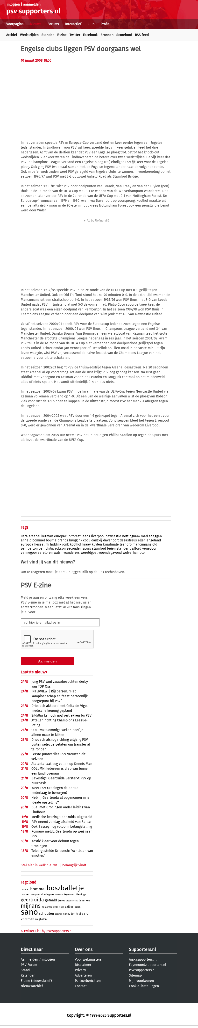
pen (41, 548)
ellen (142, 540)
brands (62, 540)
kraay (86, 544)
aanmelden (32, 4)
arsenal (34, 536)
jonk (65, 544)
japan (68, 900)
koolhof (75, 544)
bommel (38, 540)
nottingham (131, 536)
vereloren (45, 553)
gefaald (51, 900)
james (61, 900)
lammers (85, 900)
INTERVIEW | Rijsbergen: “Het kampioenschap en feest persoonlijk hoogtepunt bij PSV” (59, 696)
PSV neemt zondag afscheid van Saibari (61, 822)
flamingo (81, 894)
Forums (53, 24)
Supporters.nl (142, 949)
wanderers (72, 553)
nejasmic (47, 906)
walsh (58, 553)
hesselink (41, 544)
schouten (46, 913)
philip (49, 548)
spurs (87, 548)
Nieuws (35, 24)
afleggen (155, 536)
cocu (86, 540)
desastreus (128, 540)
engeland (154, 540)
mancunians (142, 544)
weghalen (41, 919)
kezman (47, 536)
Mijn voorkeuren (141, 981)
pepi (55, 907)
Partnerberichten (88, 981)
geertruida (32, 900)
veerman (27, 919)
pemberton (29, 548)
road (144, 536)
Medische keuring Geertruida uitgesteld (61, 817)
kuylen (97, 544)
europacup (62, 536)
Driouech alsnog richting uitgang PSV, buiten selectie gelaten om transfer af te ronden (60, 744)
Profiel (106, 24)
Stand (25, 970)
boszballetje (65, 888)
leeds (86, 536)
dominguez (47, 894)
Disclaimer (83, 965)
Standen (48, 35)
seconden (74, 548)
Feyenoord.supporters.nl (147, 965)
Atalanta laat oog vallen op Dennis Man (61, 764)
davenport (111, 540)
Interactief (73, 24)
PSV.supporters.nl (142, 970)
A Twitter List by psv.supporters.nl (46, 931)
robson (60, 548)
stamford (99, 548)
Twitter (75, 35)
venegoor (149, 548)
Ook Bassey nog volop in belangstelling (61, 827)
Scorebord (124, 35)
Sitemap (135, 975)
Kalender (28, 975)
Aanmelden (29, 959)
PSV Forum (29, 965)
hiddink (55, 544)
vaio (85, 914)
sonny (66, 913)
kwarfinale (111, 544)
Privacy (80, 970)
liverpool (98, 536)
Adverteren (83, 975)
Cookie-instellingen (144, 986)
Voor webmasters (88, 959)
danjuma (35, 894)
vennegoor (29, 553)
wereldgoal (89, 553)
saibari (69, 906)
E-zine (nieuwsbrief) (36, 981)
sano (29, 912)
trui (78, 913)
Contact (81, 986)
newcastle (113, 536)
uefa (24, 536)
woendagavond (110, 553)
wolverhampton (135, 553)
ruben (61, 907)
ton (73, 913)
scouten (58, 914)
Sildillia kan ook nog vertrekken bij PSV (61, 715)
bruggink (75, 540)
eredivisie (59, 895)
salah (77, 907)
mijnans (31, 905)
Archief (11, 35)
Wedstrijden (29, 35)
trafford (135, 548)
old (154, 544)
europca (27, 544)
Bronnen (106, 35)
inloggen (13, 4)
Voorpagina (15, 24)
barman (25, 889)
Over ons (83, 949)
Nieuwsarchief (32, 986)
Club (91, 24)
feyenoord (69, 894)
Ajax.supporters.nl (142, 959)
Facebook (90, 35)
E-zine (62, 35)
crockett (25, 894)
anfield (26, 540)
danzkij (96, 540)
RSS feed (142, 35)
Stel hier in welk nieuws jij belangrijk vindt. (54, 865)
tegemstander (117, 548)
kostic (75, 901)
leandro (126, 544)
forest (76, 536)
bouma (51, 540)
